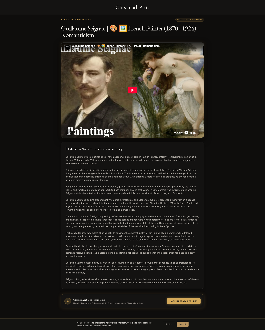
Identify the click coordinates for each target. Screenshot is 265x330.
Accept (182, 324)
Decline (169, 324)
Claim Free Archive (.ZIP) (183, 301)
